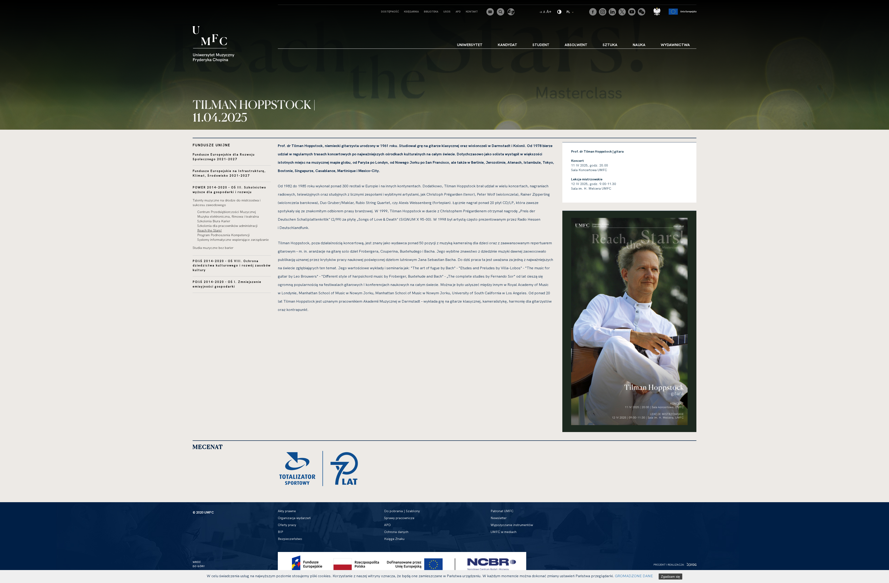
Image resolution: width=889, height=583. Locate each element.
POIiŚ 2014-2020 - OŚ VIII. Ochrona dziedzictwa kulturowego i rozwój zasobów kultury (232, 265)
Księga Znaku (394, 539)
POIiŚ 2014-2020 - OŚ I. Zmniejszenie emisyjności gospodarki (227, 284)
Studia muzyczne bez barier (213, 248)
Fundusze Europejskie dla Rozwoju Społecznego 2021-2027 (224, 157)
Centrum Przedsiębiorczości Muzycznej (226, 212)
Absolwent (576, 44)
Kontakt (472, 11)
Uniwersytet (469, 44)
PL (570, 12)
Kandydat (507, 44)
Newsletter (499, 518)
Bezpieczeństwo (290, 539)
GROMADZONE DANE (634, 576)
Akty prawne (287, 511)
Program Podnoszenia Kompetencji (223, 235)
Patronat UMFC (502, 511)
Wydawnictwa (675, 44)
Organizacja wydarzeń (294, 518)
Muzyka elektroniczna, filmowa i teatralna (228, 216)
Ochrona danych (396, 532)
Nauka (639, 44)
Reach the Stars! (209, 230)
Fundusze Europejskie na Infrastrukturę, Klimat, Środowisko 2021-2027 (229, 173)
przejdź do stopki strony (23, 3)
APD (458, 11)
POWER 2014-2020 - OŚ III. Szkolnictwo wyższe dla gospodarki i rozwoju (229, 189)
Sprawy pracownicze (399, 518)
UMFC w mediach (503, 532)
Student (540, 44)
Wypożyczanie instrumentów (512, 525)
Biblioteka (431, 11)
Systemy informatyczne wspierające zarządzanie (233, 240)
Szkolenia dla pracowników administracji (227, 226)
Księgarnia (411, 11)
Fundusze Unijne (211, 145)
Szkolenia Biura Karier (213, 221)
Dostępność (390, 11)
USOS (447, 11)
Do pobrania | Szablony (402, 511)
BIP (280, 532)
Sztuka (610, 44)
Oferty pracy (287, 525)
